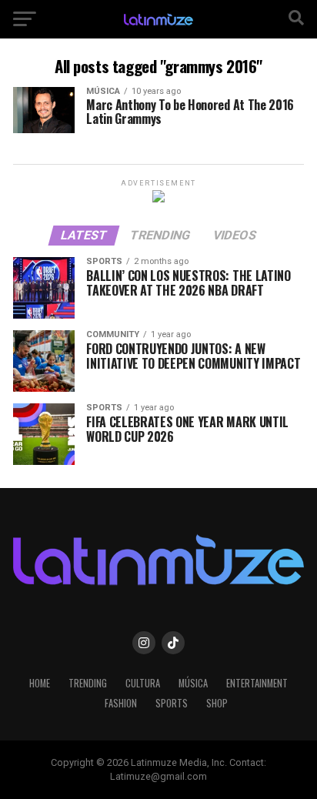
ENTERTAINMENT (257, 683)
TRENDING (87, 683)
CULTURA (142, 683)
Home (39, 683)
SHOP (217, 703)
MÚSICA (193, 683)
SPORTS (171, 703)
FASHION (121, 703)
